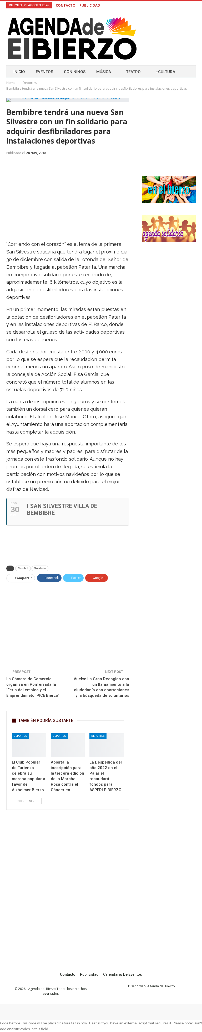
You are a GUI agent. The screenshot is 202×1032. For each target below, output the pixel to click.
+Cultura (165, 71)
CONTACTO (65, 5)
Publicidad (89, 974)
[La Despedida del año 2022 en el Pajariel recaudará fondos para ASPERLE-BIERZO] (106, 745)
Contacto (67, 974)
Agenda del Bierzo (161, 986)
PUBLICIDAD (89, 5)
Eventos (44, 71)
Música (103, 71)
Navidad (23, 568)
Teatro (133, 71)
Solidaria (40, 568)
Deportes (20, 735)
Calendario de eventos (122, 974)
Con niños (74, 71)
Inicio (19, 71)
